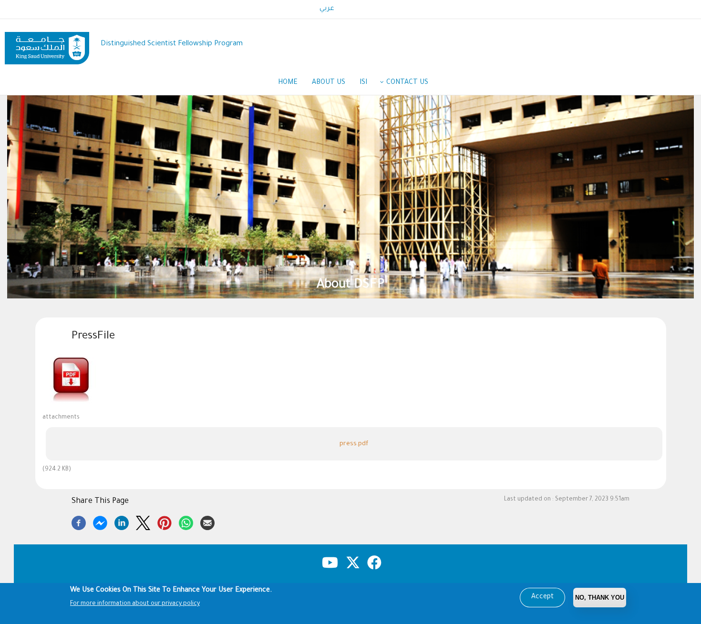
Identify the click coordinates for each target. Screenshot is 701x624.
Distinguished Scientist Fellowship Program (172, 44)
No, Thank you (599, 597)
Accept (542, 597)
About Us (328, 83)
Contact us (407, 83)
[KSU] (47, 44)
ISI (363, 83)
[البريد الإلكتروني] (207, 521)
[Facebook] (79, 521)
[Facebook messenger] (100, 521)
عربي (327, 9)
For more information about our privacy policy (135, 604)
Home (288, 83)
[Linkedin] (121, 521)
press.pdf (354, 444)
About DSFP (350, 285)
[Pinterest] (164, 521)
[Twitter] (143, 521)
